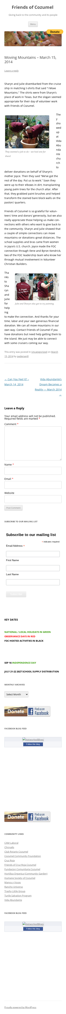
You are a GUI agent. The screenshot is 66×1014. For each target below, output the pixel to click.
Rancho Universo (13, 886)
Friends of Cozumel (33, 7)
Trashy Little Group (14, 891)
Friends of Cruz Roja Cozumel (20, 864)
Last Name (12, 574)
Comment (11, 424)
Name (9, 464)
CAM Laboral (11, 842)
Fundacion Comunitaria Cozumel (22, 869)
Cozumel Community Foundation (22, 856)
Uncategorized (39, 351)
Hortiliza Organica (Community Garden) (25, 873)
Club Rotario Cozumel (16, 851)
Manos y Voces (12, 882)
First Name (12, 560)
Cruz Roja (9, 860)
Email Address (15, 546)
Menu (33, 24)
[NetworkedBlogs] (33, 739)
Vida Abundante (13, 900)
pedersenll (22, 356)
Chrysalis (9, 847)
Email (8, 479)
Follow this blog (33, 744)
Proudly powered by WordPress (20, 1007)
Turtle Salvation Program (18, 895)
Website (9, 493)
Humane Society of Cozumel (19, 878)
